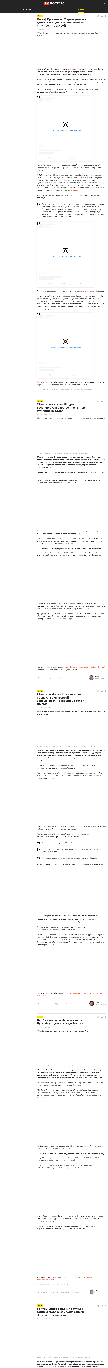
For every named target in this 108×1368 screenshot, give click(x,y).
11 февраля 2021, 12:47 (44, 29)
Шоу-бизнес (62, 678)
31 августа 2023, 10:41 (44, 1027)
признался (76, 69)
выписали (89, 291)
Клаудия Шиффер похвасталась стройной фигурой (84, 667)
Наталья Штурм (73, 678)
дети (51, 1004)
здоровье (53, 678)
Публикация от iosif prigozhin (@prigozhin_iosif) (65, 158)
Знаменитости (42, 678)
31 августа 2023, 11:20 (44, 707)
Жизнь (81, 10)
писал (42, 382)
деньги (52, 1292)
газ (58, 1292)
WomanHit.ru (76, 190)
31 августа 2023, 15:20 (44, 414)
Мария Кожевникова (72, 1004)
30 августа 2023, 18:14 (44, 1319)
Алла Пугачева (66, 1292)
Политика (27, 10)
